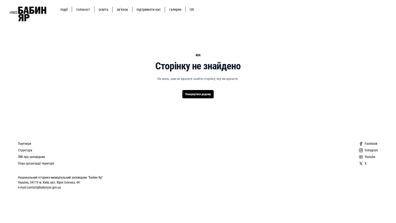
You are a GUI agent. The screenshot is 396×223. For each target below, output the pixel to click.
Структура (25, 150)
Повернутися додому (198, 94)
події (64, 9)
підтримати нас (149, 9)
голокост (83, 9)
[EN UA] (193, 9)
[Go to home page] (28, 14)
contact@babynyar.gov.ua (44, 187)
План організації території (36, 163)
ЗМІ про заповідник (31, 157)
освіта (103, 9)
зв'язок (122, 9)
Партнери (24, 144)
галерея (175, 9)
